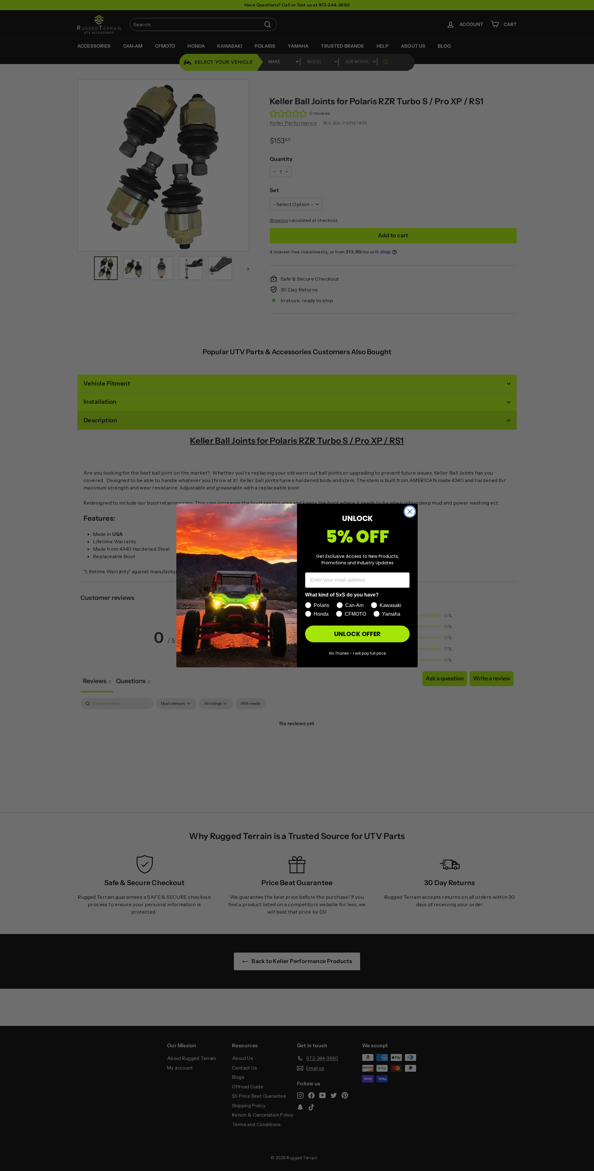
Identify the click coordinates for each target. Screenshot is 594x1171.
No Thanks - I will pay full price (357, 653)
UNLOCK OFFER (357, 634)
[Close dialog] (409, 511)
